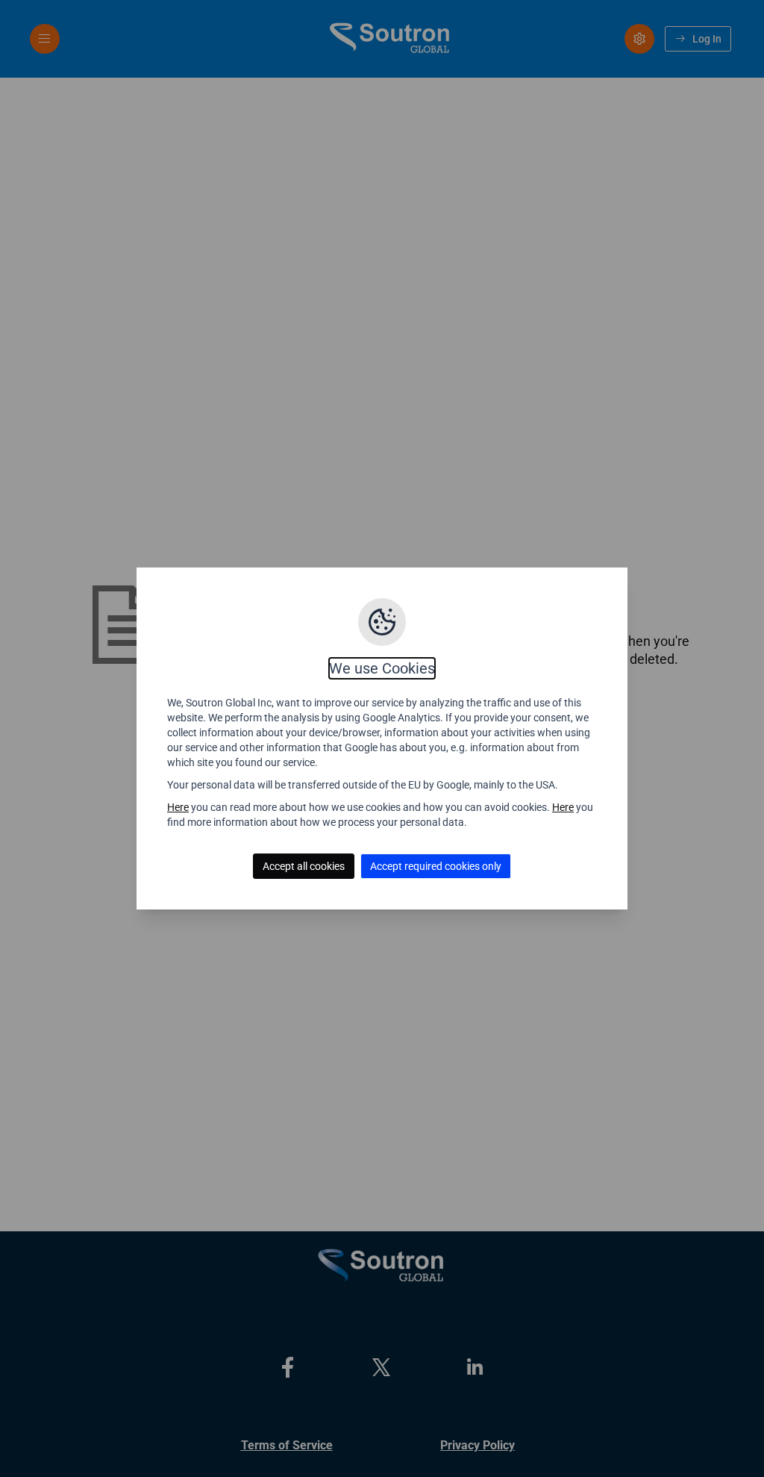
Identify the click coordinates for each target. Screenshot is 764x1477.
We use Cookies (382, 668)
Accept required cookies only (435, 866)
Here (178, 807)
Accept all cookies (304, 866)
